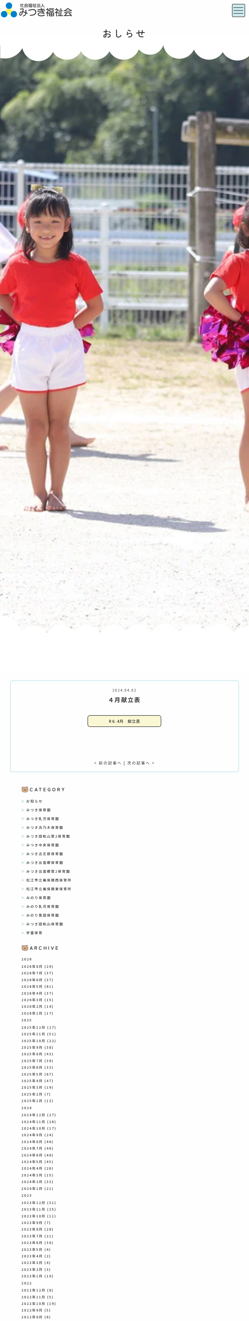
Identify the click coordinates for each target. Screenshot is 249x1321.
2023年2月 (32, 1269)
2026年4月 (32, 993)
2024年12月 (33, 1114)
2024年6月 (32, 1155)
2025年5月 (32, 1074)
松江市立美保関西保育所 (49, 880)
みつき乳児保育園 (42, 818)
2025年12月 (33, 1027)
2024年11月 (33, 1121)
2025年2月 (32, 1094)
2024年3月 (32, 1175)
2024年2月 (32, 1181)
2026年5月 (32, 986)
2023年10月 (33, 1215)
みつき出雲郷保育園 (44, 862)
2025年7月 (32, 1060)
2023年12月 (33, 1202)
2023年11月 (33, 1209)
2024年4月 (32, 1168)
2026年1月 (32, 1013)
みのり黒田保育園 (42, 915)
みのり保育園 (38, 897)
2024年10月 (33, 1128)
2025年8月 (32, 1053)
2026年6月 (32, 979)
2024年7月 (32, 1148)
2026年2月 (32, 1006)
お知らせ (34, 801)
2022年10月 (33, 1303)
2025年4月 (32, 1080)
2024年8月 (32, 1141)
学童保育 (34, 932)
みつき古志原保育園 (44, 853)
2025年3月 (32, 1087)
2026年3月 (32, 999)
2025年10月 (33, 1040)
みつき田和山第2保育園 (48, 836)
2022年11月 (33, 1296)
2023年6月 (32, 1242)
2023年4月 (32, 1255)
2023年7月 (32, 1235)
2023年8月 (32, 1229)
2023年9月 (32, 1222)
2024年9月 (32, 1134)
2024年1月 (32, 1188)
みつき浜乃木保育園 (44, 827)
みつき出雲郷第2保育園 (48, 871)
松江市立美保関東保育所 (49, 888)
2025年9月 (32, 1047)
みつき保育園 (38, 809)
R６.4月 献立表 (124, 721)
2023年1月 (32, 1275)
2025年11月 (33, 1033)
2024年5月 (32, 1161)
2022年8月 (32, 1316)
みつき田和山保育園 (44, 923)
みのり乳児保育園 (42, 906)
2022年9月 (32, 1310)
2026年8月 (32, 966)
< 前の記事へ (108, 763)
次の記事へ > (141, 763)
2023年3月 (32, 1262)
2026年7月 (32, 972)
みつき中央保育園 (42, 844)
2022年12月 (33, 1290)
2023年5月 (32, 1249)
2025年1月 (32, 1100)
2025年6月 (32, 1067)
